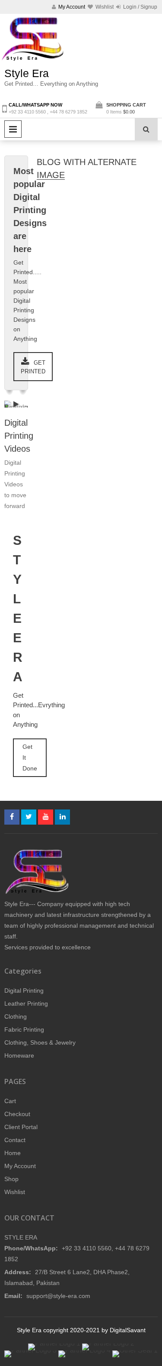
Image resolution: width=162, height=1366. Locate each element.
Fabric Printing (24, 1029)
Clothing (15, 1016)
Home (12, 1152)
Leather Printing (26, 1003)
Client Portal (21, 1126)
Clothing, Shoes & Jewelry (40, 1042)
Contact (14, 1139)
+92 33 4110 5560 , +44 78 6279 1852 (48, 111)
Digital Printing (24, 990)
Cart (10, 1100)
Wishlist (14, 1191)
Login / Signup (139, 7)
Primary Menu (13, 129)
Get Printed (33, 367)
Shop (11, 1178)
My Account (20, 1165)
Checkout (17, 1113)
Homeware (19, 1055)
